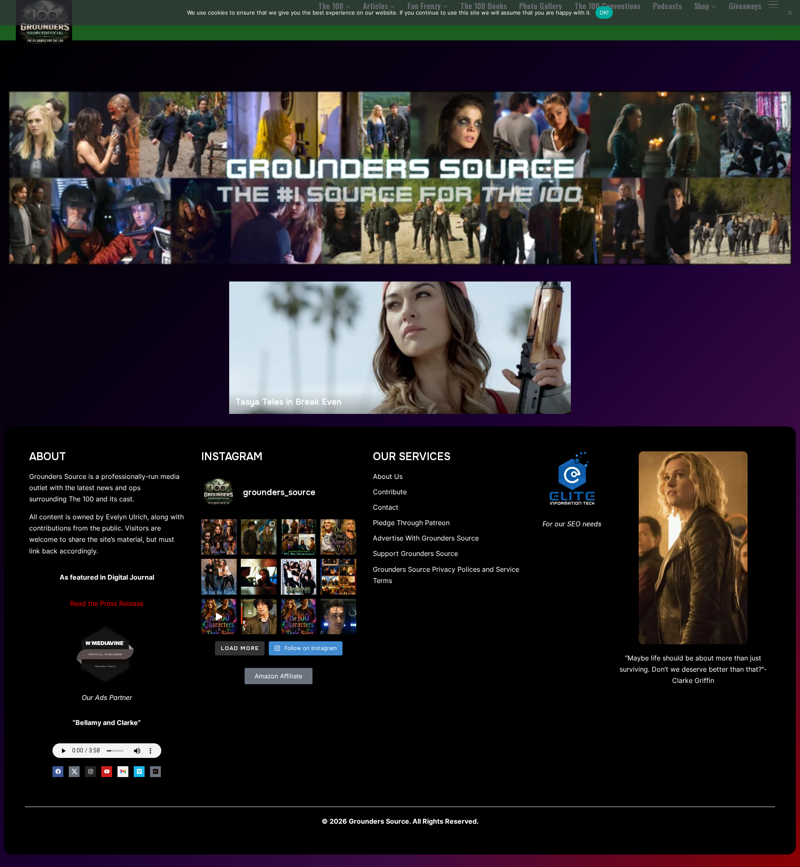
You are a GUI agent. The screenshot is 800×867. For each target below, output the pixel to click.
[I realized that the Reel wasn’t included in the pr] (219, 617)
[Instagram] (90, 771)
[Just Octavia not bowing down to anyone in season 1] (259, 577)
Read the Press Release (106, 603)
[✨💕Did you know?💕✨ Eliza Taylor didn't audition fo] (338, 537)
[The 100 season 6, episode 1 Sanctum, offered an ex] (338, 577)
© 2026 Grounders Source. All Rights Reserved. (400, 821)
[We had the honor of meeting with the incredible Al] (338, 617)
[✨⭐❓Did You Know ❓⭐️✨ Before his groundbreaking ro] (259, 617)
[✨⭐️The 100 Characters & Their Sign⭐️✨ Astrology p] (299, 617)
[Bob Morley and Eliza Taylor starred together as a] (299, 537)
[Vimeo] (139, 771)
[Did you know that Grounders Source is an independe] (299, 577)
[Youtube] (106, 771)
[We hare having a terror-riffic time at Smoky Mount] (259, 537)
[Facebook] (57, 771)
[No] (789, 12)
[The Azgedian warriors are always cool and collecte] (219, 577)
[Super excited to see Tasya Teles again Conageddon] (219, 537)
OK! (604, 12)
